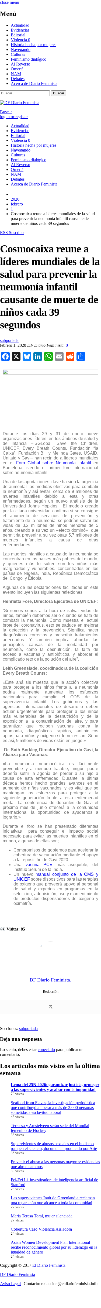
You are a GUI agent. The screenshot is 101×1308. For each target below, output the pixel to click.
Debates (18, 78)
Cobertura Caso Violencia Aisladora (41, 1229)
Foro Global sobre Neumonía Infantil (53, 463)
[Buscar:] (25, 93)
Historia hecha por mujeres (33, 44)
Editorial (18, 35)
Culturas (18, 54)
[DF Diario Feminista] (19, 102)
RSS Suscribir (12, 232)
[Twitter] (50, 1007)
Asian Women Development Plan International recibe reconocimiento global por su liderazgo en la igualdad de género (54, 1247)
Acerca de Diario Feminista (34, 83)
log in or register (14, 116)
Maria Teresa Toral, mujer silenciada (41, 1216)
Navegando (20, 49)
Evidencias (20, 30)
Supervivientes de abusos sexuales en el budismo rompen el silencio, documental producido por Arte (54, 1146)
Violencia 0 (20, 39)
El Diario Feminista (48, 1265)
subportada (9, 340)
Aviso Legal (10, 1283)
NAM (16, 73)
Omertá (17, 69)
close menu (9, 2)
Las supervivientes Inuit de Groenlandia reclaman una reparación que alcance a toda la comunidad (53, 1200)
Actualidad (20, 25)
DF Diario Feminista (17, 1274)
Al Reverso (20, 64)
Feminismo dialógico (28, 59)
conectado (46, 1049)
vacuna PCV (39, 864)
